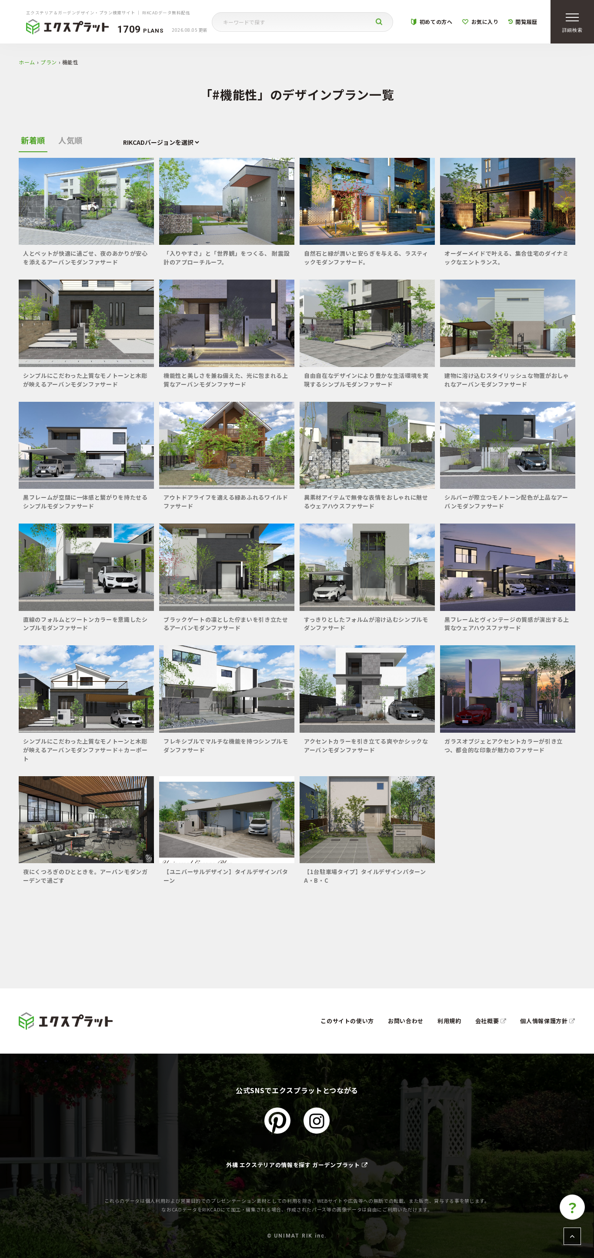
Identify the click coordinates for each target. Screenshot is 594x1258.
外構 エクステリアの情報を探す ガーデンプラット (293, 1165)
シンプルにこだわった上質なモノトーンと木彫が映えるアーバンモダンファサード (85, 379)
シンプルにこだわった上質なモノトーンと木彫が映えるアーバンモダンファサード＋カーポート (85, 750)
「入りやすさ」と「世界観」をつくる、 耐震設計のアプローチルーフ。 (227, 257)
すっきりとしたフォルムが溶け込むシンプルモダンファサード (366, 623)
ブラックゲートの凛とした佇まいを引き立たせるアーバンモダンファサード (226, 623)
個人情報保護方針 (544, 1021)
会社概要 (488, 1021)
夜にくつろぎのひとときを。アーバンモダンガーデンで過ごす (85, 876)
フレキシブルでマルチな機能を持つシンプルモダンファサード (226, 745)
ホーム (27, 62)
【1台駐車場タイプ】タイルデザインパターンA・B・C (365, 876)
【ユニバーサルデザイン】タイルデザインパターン (226, 876)
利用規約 (449, 1021)
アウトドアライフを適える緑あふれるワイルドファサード (226, 501)
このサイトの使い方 (347, 1021)
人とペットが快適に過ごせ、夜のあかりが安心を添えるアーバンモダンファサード (85, 257)
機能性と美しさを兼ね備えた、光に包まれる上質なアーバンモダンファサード (226, 379)
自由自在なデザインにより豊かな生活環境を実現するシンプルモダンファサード (366, 379)
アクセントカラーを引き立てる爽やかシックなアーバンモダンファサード (366, 745)
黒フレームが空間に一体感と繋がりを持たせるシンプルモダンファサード (85, 501)
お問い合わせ (406, 1021)
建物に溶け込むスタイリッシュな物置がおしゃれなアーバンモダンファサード (506, 379)
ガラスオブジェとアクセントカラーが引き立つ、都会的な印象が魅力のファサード (503, 745)
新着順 (33, 140)
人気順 (70, 140)
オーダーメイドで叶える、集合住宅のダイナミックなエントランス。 (506, 257)
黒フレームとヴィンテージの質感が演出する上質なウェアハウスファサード (506, 623)
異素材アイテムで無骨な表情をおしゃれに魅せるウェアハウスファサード (366, 501)
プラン (48, 62)
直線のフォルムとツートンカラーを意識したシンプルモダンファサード (85, 623)
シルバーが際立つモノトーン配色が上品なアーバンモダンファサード (506, 501)
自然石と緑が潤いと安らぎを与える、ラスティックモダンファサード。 (366, 257)
